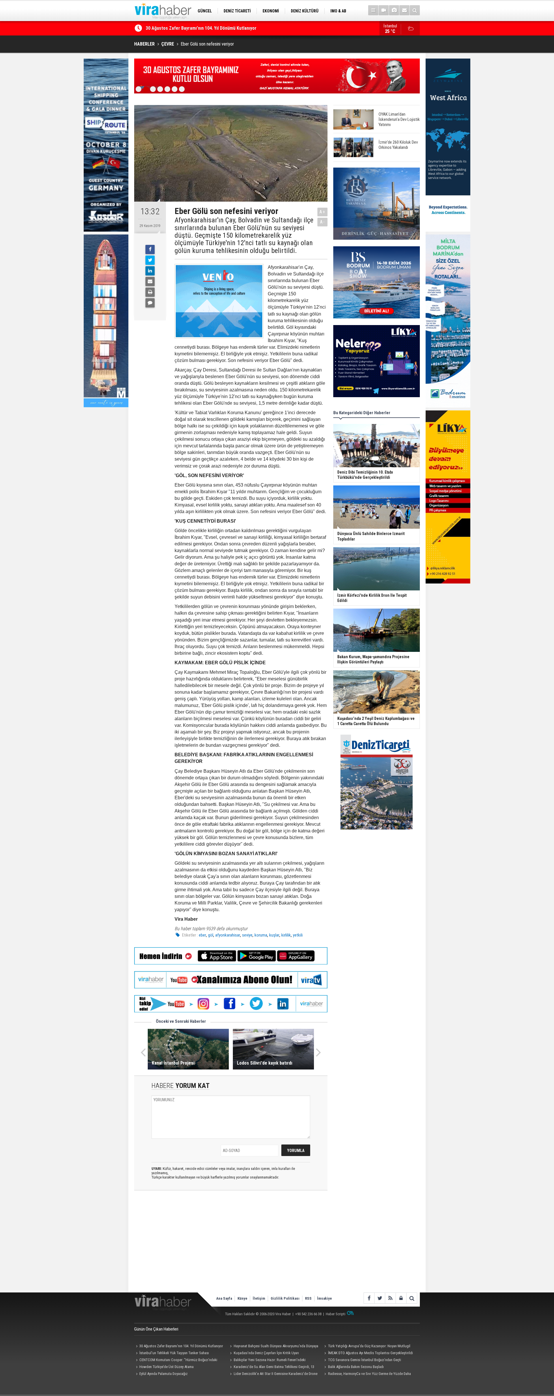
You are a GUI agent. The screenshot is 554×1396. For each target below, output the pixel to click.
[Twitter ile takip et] (379, 1298)
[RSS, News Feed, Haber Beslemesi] (390, 1298)
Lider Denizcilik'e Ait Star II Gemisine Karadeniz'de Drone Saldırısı (273, 1374)
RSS (308, 1298)
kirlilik (286, 935)
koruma (260, 935)
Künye (242, 1298)
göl (210, 935)
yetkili (298, 935)
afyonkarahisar (227, 935)
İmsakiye (324, 1298)
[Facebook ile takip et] (369, 1298)
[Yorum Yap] (150, 302)
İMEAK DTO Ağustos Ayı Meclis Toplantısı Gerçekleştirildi (370, 1353)
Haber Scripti (335, 1314)
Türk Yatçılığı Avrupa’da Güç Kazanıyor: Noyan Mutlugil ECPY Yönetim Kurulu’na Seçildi (366, 1347)
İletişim (259, 1298)
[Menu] (373, 10)
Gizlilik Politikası (285, 1298)
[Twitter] (150, 260)
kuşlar (274, 935)
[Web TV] (384, 10)
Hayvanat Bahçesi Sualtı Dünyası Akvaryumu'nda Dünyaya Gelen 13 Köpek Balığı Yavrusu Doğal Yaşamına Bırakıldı (273, 1347)
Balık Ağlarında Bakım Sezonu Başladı (356, 1367)
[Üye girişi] (401, 1298)
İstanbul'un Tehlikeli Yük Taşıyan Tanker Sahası (174, 1353)
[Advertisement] (230, 1246)
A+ (322, 212)
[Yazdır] (150, 292)
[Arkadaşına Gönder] (150, 281)
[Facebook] (150, 249)
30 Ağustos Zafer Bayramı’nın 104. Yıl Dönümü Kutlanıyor (181, 1346)
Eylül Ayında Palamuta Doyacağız (163, 1373)
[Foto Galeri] (394, 10)
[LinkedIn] (150, 270)
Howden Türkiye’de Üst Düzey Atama (166, 1367)
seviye (247, 935)
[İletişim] (404, 10)
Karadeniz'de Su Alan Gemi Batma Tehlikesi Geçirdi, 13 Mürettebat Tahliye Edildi (271, 1367)
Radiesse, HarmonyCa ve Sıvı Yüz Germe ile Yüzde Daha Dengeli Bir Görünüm (367, 1374)
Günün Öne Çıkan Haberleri (156, 1329)
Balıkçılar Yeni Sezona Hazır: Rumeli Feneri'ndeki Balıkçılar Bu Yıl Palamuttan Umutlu (267, 1360)
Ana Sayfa (224, 1298)
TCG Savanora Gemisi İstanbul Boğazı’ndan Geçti (364, 1360)
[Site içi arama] (415, 10)
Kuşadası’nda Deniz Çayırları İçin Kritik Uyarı (189, 28)
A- (322, 222)
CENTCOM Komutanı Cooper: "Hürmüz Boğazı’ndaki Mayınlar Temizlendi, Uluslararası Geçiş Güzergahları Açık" (177, 1360)
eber (202, 935)
